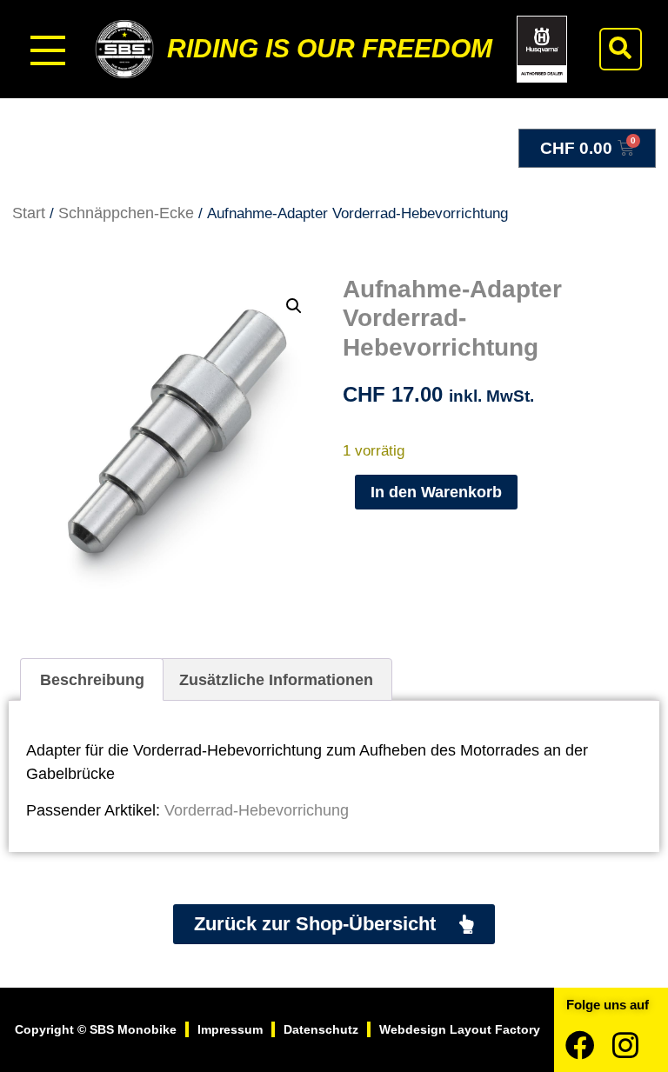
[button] (620, 49)
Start (28, 213)
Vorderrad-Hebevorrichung (256, 810)
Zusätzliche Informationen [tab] (276, 680)
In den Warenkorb (436, 492)
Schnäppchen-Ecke (126, 213)
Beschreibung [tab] (92, 680)
